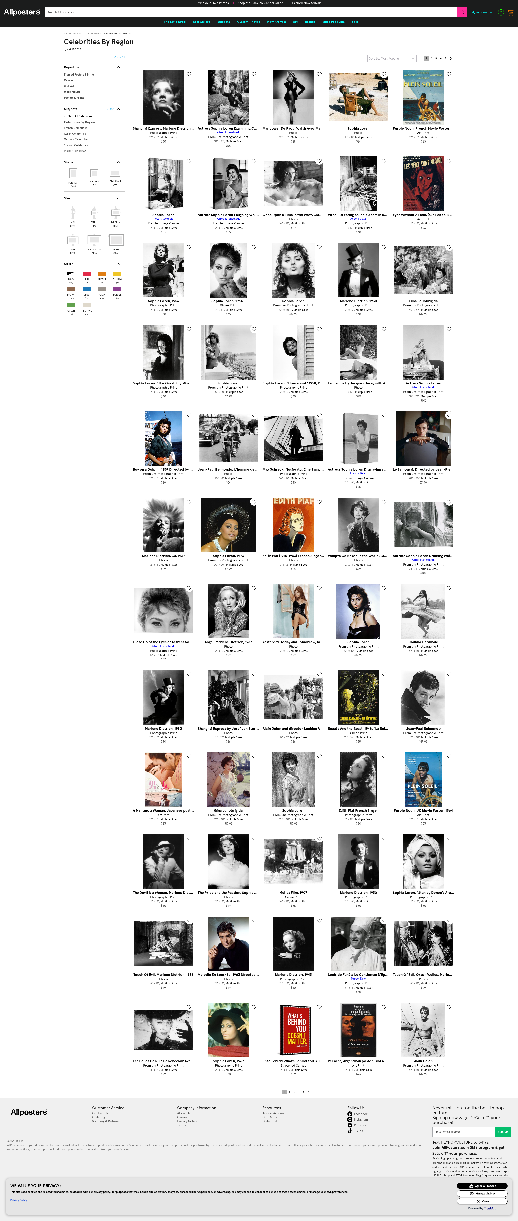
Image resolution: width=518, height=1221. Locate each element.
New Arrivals (276, 21)
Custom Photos (248, 21)
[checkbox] (73, 216)
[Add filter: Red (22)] (87, 273)
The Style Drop (175, 21)
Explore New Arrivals (306, 3)
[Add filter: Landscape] (115, 173)
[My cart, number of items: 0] (510, 12)
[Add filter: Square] (94, 173)
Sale (355, 21)
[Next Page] (450, 58)
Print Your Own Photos (213, 3)
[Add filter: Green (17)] (71, 304)
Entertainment (73, 34)
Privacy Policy (18, 1200)
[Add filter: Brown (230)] (71, 288)
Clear (110, 108)
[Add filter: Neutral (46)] (87, 304)
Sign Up (503, 1131)
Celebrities (94, 34)
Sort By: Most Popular (384, 58)
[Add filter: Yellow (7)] (117, 273)
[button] (213, 3)
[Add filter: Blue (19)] (87, 288)
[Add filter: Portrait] (73, 173)
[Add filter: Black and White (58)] (71, 273)
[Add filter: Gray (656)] (102, 288)
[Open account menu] (491, 12)
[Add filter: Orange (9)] (102, 273)
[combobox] (251, 12)
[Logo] (22, 12)
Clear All (119, 57)
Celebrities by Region (117, 34)
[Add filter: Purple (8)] (117, 288)
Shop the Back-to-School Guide (260, 3)
